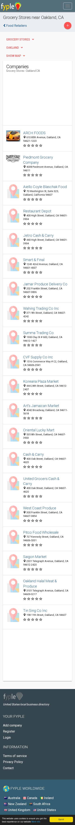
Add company (12, 725)
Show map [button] (13, 55)
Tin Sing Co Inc (35, 610)
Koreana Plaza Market (41, 381)
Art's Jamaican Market (41, 406)
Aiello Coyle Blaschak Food (45, 187)
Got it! (61, 819)
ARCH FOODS (34, 133)
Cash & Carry (33, 454)
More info (36, 821)
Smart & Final (33, 260)
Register (9, 731)
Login (7, 737)
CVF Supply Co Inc (38, 357)
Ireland (48, 798)
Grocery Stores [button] (18, 39)
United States (46, 810)
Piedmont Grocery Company (38, 160)
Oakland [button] (12, 47)
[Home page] (11, 6)
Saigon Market (35, 557)
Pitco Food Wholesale (41, 532)
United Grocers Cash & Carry (41, 481)
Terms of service (15, 756)
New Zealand (16, 804)
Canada (31, 798)
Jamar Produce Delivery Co (45, 284)
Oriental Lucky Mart (38, 430)
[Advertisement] (36, 100)
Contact (8, 768)
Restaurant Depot (37, 211)
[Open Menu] (67, 6)
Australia (13, 798)
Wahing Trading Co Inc (41, 308)
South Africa (41, 804)
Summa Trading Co (38, 333)
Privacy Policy (13, 762)
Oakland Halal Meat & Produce (40, 583)
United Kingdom (18, 810)
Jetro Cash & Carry (38, 235)
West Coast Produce (39, 508)
